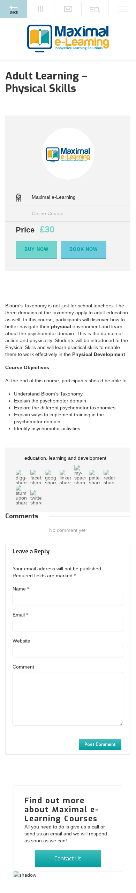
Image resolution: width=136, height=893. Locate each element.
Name (21, 589)
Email (20, 615)
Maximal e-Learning (54, 197)
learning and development (77, 458)
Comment (23, 667)
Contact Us (68, 858)
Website (21, 641)
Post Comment (100, 744)
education (35, 458)
